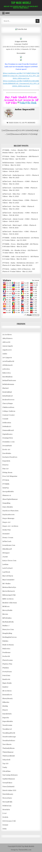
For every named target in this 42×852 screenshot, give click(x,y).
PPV (26, 123)
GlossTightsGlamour (10, 499)
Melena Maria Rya (9, 587)
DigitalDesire (7, 434)
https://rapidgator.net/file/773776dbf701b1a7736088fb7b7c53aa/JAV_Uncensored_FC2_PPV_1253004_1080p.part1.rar (21, 75)
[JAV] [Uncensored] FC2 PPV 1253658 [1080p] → (21, 130)
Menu (7, 13)
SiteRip (5, 706)
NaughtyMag (7, 633)
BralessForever (8, 399)
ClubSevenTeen (8, 407)
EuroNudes (6, 453)
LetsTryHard (7, 568)
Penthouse (6, 652)
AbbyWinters (7, 338)
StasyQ (5, 710)
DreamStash (7, 445)
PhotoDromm (7, 660)
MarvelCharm (7, 576)
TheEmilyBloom (8, 748)
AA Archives (7, 334)
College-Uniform (8, 411)
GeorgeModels (8, 491)
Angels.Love (7, 350)
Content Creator (8, 415)
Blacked (5, 388)
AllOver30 (6, 342)
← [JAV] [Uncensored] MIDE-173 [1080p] (21, 134)
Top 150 (5, 763)
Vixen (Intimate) (8, 786)
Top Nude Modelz (21, 2)
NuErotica (6, 648)
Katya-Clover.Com (9, 560)
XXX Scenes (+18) (9, 821)
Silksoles (5, 702)
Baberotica (6, 373)
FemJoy (5, 465)
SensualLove (7, 694)
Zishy (4, 829)
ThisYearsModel (8, 756)
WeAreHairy (7, 798)
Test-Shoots (6, 744)
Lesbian (5, 564)
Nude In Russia (8, 645)
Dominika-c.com (8, 442)
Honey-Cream (7, 537)
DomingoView (7, 438)
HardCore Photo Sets (10, 511)
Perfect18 (6, 656)
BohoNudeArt (7, 396)
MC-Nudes (6, 583)
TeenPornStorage (9, 737)
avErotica (6, 369)
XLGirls (5, 817)
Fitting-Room (7, 472)
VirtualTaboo (7, 783)
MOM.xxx (5, 606)
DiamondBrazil (8, 430)
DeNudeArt (6, 426)
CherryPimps (7, 403)
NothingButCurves (9, 637)
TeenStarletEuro (8, 740)
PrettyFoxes (7, 671)
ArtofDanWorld (8, 361)
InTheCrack (6, 541)
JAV (23, 123)
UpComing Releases (10, 775)
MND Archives (8, 599)
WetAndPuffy (7, 802)
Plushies (5, 668)
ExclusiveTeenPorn (9, 457)
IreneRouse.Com (8, 545)
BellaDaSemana (8, 384)
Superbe (5, 718)
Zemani (5, 825)
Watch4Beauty (7, 794)
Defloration (6, 422)
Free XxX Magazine (9, 476)
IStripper (6, 553)
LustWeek (6, 572)
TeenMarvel (7, 729)
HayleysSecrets (8, 514)
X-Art (4, 813)
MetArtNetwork (8, 591)
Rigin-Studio (7, 683)
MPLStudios (7, 618)
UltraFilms (6, 771)
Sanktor (5, 687)
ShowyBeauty (7, 698)
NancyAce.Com (8, 629)
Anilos (4, 354)
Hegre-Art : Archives (10, 526)
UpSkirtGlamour (8, 779)
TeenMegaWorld (8, 733)
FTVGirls (5, 480)
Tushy (4, 767)
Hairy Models (7, 507)
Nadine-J (5, 625)
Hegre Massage (8, 518)
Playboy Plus (7, 664)
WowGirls (6, 809)
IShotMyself (7, 549)
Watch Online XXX (9, 790)
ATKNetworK (7, 365)
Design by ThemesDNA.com (21, 850)
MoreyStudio (7, 610)
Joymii (5, 557)
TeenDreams (7, 725)
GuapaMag (6, 503)
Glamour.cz (6, 495)
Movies (5, 614)
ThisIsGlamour (8, 752)
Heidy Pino (6, 530)
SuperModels (7, 721)
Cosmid (5, 419)
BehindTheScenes (9, 380)
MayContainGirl (8, 580)
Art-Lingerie (7, 357)
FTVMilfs (5, 484)
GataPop (5, 488)
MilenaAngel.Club (9, 595)
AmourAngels (7, 346)
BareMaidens (7, 377)
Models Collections (9, 603)
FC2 (20, 123)
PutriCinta (6, 675)
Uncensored (31, 123)
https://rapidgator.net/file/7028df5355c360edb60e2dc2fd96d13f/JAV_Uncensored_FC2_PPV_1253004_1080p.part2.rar (21, 83)
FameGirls (6, 461)
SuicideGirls (7, 714)
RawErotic (6, 679)
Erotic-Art (6, 449)
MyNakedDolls (8, 622)
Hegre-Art (6, 522)
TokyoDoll (6, 760)
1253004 (16, 123)
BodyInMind (7, 392)
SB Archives (7, 691)
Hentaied (5, 534)
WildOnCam (6, 806)
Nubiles (5, 641)
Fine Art (5, 469)
